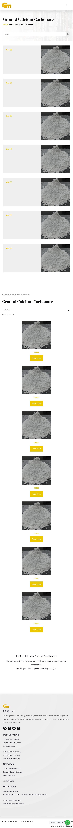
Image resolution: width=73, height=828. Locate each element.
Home (5, 24)
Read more (36, 358)
